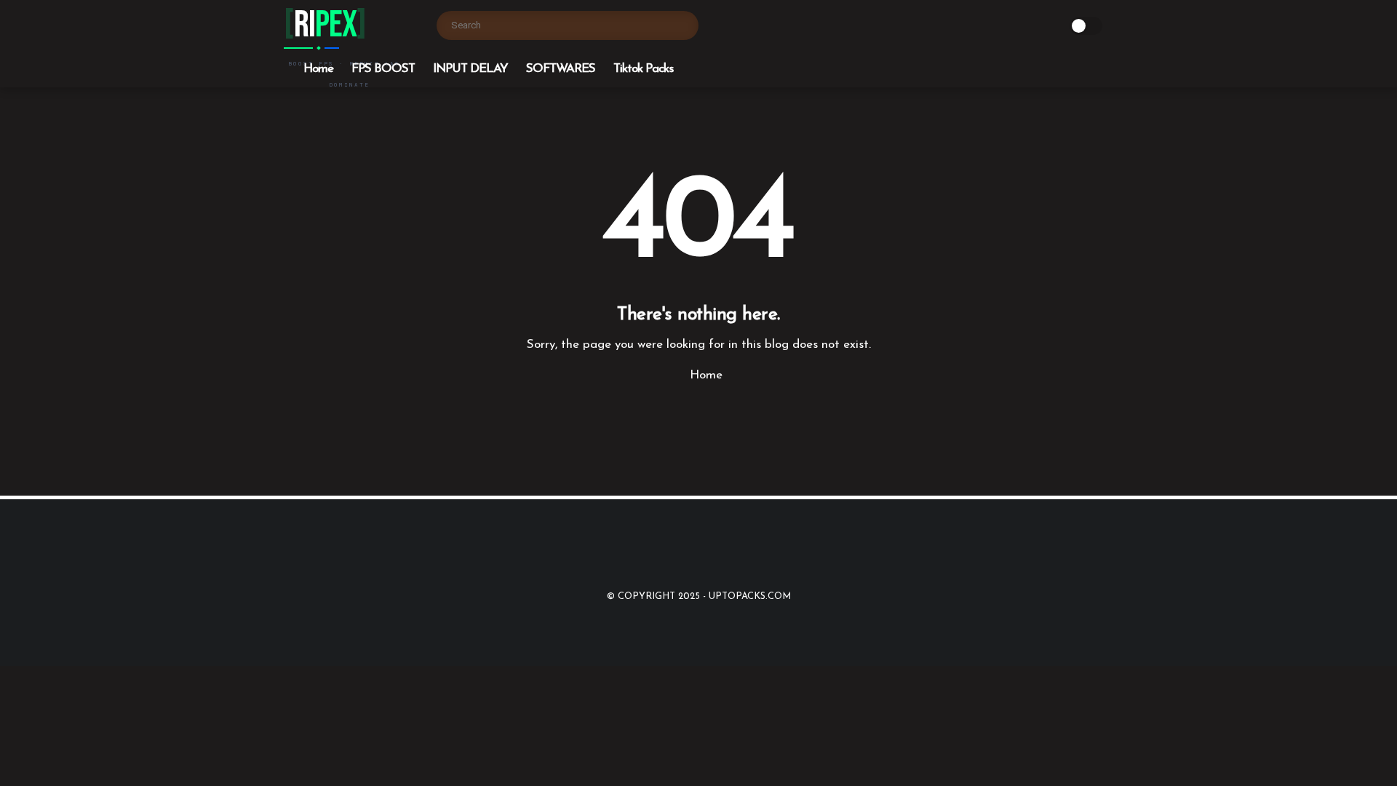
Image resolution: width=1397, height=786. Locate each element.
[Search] (684, 25)
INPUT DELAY (470, 69)
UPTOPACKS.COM (750, 596)
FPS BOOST (383, 69)
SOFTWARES (560, 69)
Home (318, 69)
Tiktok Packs (643, 69)
